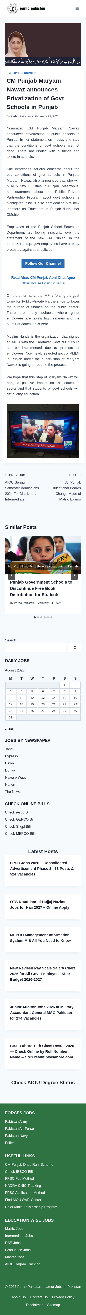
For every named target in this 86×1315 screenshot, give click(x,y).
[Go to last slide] (11, 575)
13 (43, 697)
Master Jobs (14, 1257)
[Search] (74, 647)
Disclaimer (34, 1305)
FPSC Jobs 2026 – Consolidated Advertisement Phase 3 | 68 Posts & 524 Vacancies (42, 868)
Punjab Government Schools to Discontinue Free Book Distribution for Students (41, 588)
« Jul (9, 729)
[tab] (35, 617)
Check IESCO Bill (19, 1172)
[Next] (74, 575)
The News (13, 792)
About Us (18, 1297)
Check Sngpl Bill (18, 827)
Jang (9, 749)
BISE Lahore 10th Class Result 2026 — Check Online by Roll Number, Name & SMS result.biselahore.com (42, 1051)
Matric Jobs (14, 1229)
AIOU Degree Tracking (22, 1264)
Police (10, 1143)
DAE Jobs (13, 1243)
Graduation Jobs (18, 1250)
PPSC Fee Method (19, 1179)
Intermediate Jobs (19, 1236)
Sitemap (53, 1305)
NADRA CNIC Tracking (23, 1186)
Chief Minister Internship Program (31, 1207)
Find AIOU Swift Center (23, 1200)
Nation (10, 785)
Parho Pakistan (21, 116)
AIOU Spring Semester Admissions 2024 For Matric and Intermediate (22, 487)
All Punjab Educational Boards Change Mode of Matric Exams (66, 487)
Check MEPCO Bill (20, 834)
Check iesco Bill (17, 812)
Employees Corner (21, 73)
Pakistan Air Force (19, 1129)
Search (10, 640)
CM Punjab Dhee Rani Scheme (29, 1165)
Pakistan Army (16, 1122)
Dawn (9, 763)
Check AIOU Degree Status (43, 1082)
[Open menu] (77, 8)
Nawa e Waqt (15, 777)
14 (54, 697)
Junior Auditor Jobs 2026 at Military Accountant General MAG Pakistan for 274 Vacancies (41, 1012)
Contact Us (39, 1297)
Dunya (10, 770)
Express (11, 756)
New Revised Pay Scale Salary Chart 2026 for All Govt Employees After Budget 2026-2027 (42, 974)
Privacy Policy (63, 1297)
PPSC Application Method (25, 1193)
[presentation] (43, 555)
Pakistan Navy (16, 1136)
